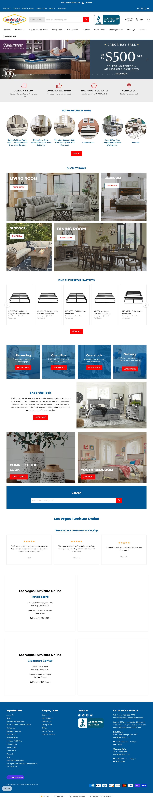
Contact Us (16, 8)
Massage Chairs (116, 30)
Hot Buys (131, 30)
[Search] (86, 19)
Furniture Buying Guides (15, 731)
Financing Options (28, 8)
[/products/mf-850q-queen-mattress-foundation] (105, 307)
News (8, 728)
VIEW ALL (76, 341)
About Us (52, 8)
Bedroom (7, 30)
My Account (6, 8)
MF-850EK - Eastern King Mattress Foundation (47, 322)
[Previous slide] (6, 64)
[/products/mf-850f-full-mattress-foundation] (76, 307)
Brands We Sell (9, 36)
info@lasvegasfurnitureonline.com (130, 727)
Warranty (10, 764)
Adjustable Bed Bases (38, 30)
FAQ (8, 767)
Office (44, 738)
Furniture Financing (13, 741)
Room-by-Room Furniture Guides (18, 735)
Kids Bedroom (47, 728)
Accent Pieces (47, 741)
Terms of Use (11, 757)
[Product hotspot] (99, 408)
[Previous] (7, 314)
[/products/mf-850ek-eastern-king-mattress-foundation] (48, 307)
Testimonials (62, 8)
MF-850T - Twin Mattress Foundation (132, 322)
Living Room (57, 30)
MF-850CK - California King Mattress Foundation (18, 322)
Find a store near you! (129, 104)
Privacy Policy (11, 754)
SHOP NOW (40, 427)
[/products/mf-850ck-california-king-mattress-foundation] (19, 307)
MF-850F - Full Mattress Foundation (75, 322)
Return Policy (11, 744)
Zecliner (143, 30)
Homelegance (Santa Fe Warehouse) (16, 327)
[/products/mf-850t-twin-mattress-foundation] (133, 307)
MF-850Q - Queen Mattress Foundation (102, 322)
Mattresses (20, 30)
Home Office (99, 30)
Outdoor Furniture (48, 744)
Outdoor (86, 30)
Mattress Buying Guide (15, 770)
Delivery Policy (12, 748)
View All (76, 163)
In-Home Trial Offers (14, 751)
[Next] (145, 314)
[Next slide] (147, 64)
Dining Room (72, 30)
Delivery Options (41, 8)
